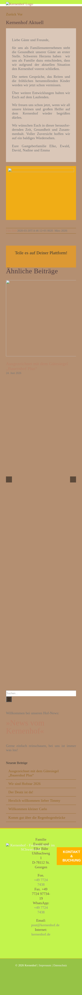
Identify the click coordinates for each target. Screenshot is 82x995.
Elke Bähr (11, 230)
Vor (19, 14)
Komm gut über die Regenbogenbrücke (36, 818)
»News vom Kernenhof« (25, 726)
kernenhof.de (40, 934)
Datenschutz (60, 965)
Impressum (45, 965)
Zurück (11, 14)
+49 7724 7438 (41, 882)
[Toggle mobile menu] (74, 4)
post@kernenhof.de (45, 925)
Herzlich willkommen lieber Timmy (34, 800)
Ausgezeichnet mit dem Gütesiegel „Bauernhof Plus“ (37, 366)
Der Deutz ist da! (20, 792)
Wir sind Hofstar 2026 (24, 784)
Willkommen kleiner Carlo (27, 809)
